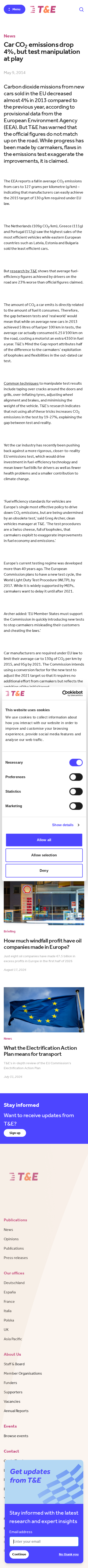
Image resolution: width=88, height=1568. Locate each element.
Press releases (16, 1257)
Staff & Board (14, 1364)
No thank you (69, 1554)
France (9, 1301)
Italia (7, 1311)
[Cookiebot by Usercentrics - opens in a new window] (63, 693)
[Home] (43, 9)
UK (6, 1329)
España (10, 1292)
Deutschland (14, 1283)
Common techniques (21, 383)
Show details (62, 825)
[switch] (76, 777)
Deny (44, 870)
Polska (9, 1320)
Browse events (16, 1436)
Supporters (13, 1392)
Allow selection (44, 855)
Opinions (11, 1239)
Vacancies (12, 1401)
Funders (10, 1382)
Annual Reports (16, 1411)
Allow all (44, 840)
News (8, 1229)
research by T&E (23, 271)
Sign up (14, 1133)
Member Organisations (23, 1373)
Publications (14, 1248)
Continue (19, 1554)
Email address (20, 1532)
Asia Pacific (13, 1339)
